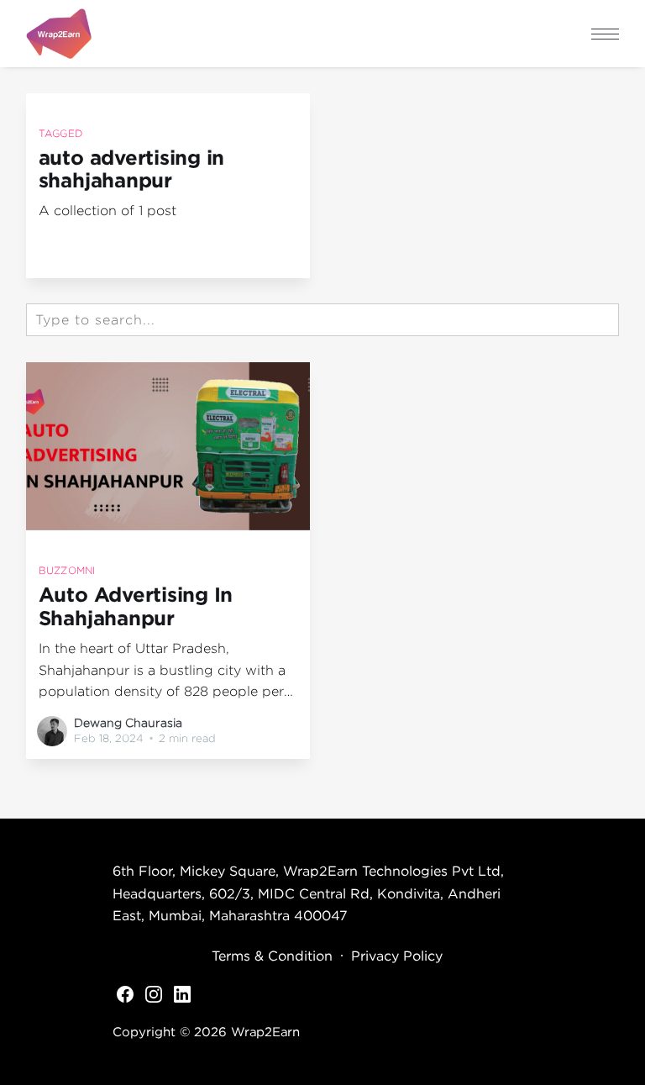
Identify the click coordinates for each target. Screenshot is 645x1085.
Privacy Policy (397, 955)
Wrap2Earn (265, 1031)
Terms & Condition (272, 955)
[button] (605, 34)
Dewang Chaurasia (128, 722)
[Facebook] (125, 993)
